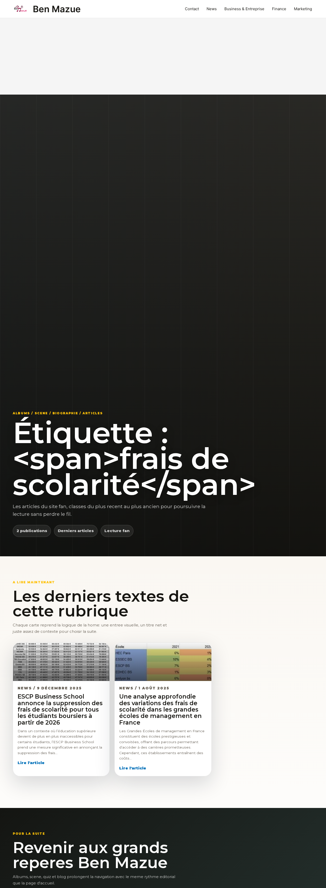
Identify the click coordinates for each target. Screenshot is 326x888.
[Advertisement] (163, 56)
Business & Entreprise (244, 8)
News (212, 8)
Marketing (303, 8)
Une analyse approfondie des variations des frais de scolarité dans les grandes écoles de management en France (160, 709)
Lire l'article (31, 762)
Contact (192, 8)
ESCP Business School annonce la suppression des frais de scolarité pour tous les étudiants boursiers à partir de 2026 (60, 709)
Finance (279, 8)
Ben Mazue (57, 9)
